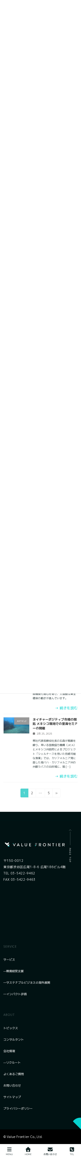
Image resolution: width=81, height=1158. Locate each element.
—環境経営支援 (13, 971)
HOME (28, 1154)
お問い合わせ (12, 1085)
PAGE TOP (70, 855)
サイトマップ (12, 1097)
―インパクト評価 (15, 994)
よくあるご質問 (13, 1074)
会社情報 (9, 1051)
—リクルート (12, 1062)
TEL (72, 1154)
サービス (9, 960)
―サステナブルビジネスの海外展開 (26, 983)
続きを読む (66, 708)
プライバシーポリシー (18, 1108)
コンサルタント (13, 1039)
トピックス (10, 1028)
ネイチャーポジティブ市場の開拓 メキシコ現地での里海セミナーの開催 (55, 723)
